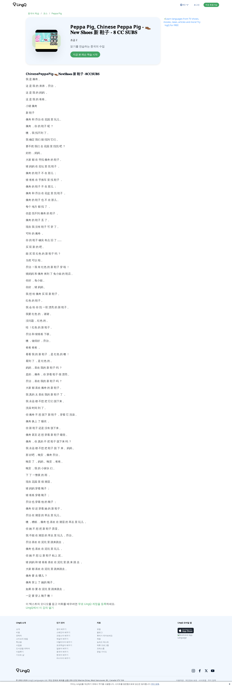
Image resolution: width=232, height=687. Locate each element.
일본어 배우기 (62, 648)
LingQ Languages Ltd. (38, 680)
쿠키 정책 (155, 684)
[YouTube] (212, 671)
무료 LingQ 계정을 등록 (92, 604)
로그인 (197, 4)
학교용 (19, 642)
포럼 (99, 629)
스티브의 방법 (22, 638)
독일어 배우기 (62, 638)
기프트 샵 (20, 655)
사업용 (19, 645)
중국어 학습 (33, 13)
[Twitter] (206, 671)
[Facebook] (200, 671)
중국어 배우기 (62, 651)
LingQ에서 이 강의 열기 (40, 607)
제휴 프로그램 (103, 645)
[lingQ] (19, 5)
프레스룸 (100, 648)
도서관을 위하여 (23, 648)
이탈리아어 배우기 (64, 642)
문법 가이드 (102, 651)
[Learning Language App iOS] (186, 630)
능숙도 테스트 (103, 642)
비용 (18, 632)
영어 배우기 (61, 629)
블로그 (100, 632)
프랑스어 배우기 (63, 635)
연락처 (19, 635)
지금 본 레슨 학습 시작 (85, 54)
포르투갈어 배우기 (64, 645)
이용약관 (180, 680)
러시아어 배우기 (63, 658)
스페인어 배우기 (63, 632)
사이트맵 (202, 680)
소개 (18, 629)
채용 (99, 638)
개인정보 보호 (191, 680)
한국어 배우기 (62, 655)
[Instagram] (193, 671)
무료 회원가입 (211, 4)
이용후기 (20, 651)
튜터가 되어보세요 (105, 635)
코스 (45, 13)
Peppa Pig (57, 13)
